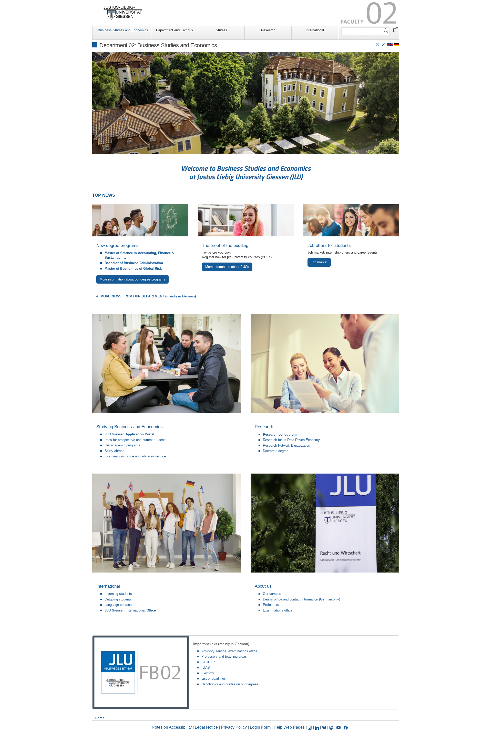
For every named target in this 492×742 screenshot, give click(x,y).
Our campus (272, 594)
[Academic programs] (140, 220)
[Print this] (377, 44)
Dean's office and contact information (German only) (301, 599)
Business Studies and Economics (123, 30)
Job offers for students (329, 245)
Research (268, 30)
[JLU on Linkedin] (317, 727)
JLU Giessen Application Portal (129, 434)
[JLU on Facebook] (346, 727)
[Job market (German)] (351, 220)
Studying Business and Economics (129, 426)
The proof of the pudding (225, 245)
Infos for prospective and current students (136, 440)
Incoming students (118, 594)
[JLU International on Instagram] (310, 727)
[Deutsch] (396, 44)
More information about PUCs (227, 267)
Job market (319, 262)
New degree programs (117, 245)
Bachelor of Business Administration (134, 263)
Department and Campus (174, 30)
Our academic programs (122, 445)
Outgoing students (118, 599)
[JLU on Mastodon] (331, 727)
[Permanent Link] (383, 44)
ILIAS (205, 667)
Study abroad (114, 451)
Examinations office (277, 610)
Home (100, 718)
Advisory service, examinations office (229, 651)
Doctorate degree (275, 451)
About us (263, 586)
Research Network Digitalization (286, 445)
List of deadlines (213, 678)
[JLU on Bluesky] (324, 727)
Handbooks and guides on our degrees (229, 684)
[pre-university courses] (246, 220)
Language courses (118, 605)
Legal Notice (206, 727)
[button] (395, 29)
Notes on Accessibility (172, 727)
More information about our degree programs (132, 279)
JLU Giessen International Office (130, 610)
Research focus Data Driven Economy (291, 440)
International (315, 30)
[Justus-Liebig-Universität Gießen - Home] (123, 12)
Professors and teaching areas (224, 656)
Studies (221, 30)
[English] (390, 44)
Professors (271, 605)
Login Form (260, 727)
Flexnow (207, 673)
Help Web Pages (289, 727)
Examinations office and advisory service (135, 456)
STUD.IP (208, 662)
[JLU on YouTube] (339, 727)
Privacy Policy (234, 727)
